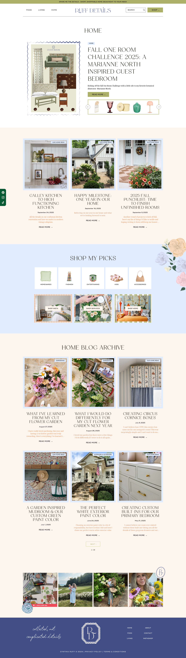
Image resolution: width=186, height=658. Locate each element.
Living (41, 10)
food (29, 10)
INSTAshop (148, 638)
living (130, 638)
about (148, 628)
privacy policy (93, 652)
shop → (156, 10)
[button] (29, 10)
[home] (93, 10)
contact (148, 633)
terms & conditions (115, 652)
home (129, 628)
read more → (99, 94)
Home (54, 10)
